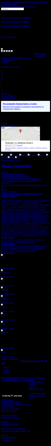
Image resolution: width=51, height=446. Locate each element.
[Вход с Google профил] (25, 34)
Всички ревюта (30, 251)
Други (39, 181)
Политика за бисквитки (11, 402)
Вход (14, 37)
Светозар (5, 289)
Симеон (4, 298)
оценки (15, 67)
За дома (9, 185)
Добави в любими (8, 192)
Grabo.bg (6, 440)
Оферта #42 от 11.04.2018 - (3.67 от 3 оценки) (27, 209)
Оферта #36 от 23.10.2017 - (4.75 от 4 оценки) (27, 220)
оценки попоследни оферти (8, 97)
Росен (3, 324)
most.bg (4, 123)
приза (4, 62)
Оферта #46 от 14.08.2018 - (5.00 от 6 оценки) (25, 202)
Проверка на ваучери (10, 424)
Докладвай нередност (10, 160)
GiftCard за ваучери (9, 415)
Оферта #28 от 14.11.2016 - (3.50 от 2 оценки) (25, 235)
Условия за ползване (37, 393)
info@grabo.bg (33, 361)
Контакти (33, 384)
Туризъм (13, 174)
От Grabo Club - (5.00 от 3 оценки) (15, 246)
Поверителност (7, 400)
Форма (24, 361)
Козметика (16, 185)
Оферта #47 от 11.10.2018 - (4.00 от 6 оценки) (20, 201)
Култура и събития (9, 411)
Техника (33, 185)
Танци (34, 181)
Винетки (4, 422)
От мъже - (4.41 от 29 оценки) (30, 248)
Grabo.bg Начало (36, 382)
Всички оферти (7, 407)
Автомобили (12, 178)
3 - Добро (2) (37, 240)
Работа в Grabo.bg (8, 438)
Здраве (28, 181)
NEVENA (5, 272)
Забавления (11, 176)
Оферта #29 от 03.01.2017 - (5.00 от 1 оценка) (20, 234)
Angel (3, 257)
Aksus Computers (16, 166)
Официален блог (36, 389)
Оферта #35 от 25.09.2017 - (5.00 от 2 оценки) (20, 223)
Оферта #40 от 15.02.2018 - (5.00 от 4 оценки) (25, 213)
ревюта (5, 67)
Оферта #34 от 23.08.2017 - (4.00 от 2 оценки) (25, 224)
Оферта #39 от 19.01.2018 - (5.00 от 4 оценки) (21, 215)
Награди (4, 435)
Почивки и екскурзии (10, 409)
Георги (4, 307)
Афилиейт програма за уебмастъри (15, 431)
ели (2, 281)
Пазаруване (12, 181)
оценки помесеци (5, 94)
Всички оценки (28, 242)
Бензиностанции (25, 178)
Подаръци (25, 185)
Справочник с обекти (10, 418)
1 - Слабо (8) (16, 242)
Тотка (3, 315)
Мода (3, 185)
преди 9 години (7, 320)
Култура (19, 176)
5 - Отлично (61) (8, 240)
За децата (21, 181)
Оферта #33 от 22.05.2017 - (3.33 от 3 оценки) (21, 226)
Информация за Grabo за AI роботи (16, 404)
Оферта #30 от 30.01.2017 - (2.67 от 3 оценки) (27, 231)
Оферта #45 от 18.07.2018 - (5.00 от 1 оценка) (21, 204)
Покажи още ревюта (9, 359)
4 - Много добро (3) (23, 240)
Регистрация (6, 37)
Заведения (5, 174)
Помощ (32, 387)
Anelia (3, 352)
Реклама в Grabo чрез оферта (13, 429)
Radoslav (4, 332)
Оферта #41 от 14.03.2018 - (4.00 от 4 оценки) (20, 212)
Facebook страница (9, 125)
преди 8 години (7, 268)
